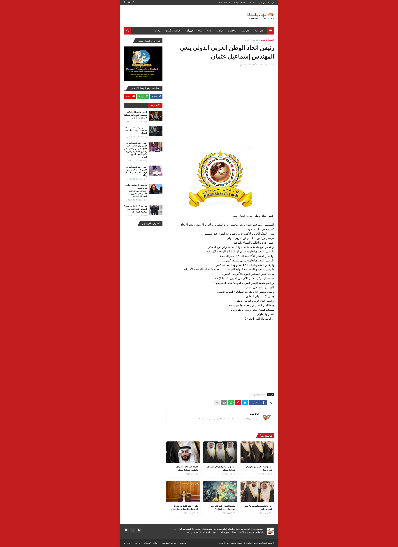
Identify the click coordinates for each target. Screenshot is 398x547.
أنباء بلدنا (254, 414)
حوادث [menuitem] (220, 30)
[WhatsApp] (231, 402)
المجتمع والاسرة (252, 39)
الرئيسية (271, 2)
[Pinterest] (238, 402)
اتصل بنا (253, 2)
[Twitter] (245, 402)
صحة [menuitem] (200, 30)
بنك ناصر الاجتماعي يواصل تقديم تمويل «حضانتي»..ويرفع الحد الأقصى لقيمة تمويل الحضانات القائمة (136, 191)
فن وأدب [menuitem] (189, 30)
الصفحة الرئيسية (267, 39)
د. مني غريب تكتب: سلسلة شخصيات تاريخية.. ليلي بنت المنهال (136, 130)
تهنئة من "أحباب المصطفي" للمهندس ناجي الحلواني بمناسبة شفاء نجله (135, 209)
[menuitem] (270, 31)
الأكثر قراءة (155, 105)
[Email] (224, 402)
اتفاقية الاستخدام (224, 2)
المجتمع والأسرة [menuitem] (173, 30)
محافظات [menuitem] (232, 30)
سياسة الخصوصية (241, 2)
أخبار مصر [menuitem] (245, 30)
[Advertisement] (180, 16)
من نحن (262, 2)
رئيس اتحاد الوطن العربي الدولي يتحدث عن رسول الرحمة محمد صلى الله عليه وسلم (135, 171)
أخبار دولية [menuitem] (259, 30)
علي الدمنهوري (223, 543)
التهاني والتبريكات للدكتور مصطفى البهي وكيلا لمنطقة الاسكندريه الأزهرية (135, 115)
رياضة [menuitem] (209, 30)
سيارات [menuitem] (158, 30)
